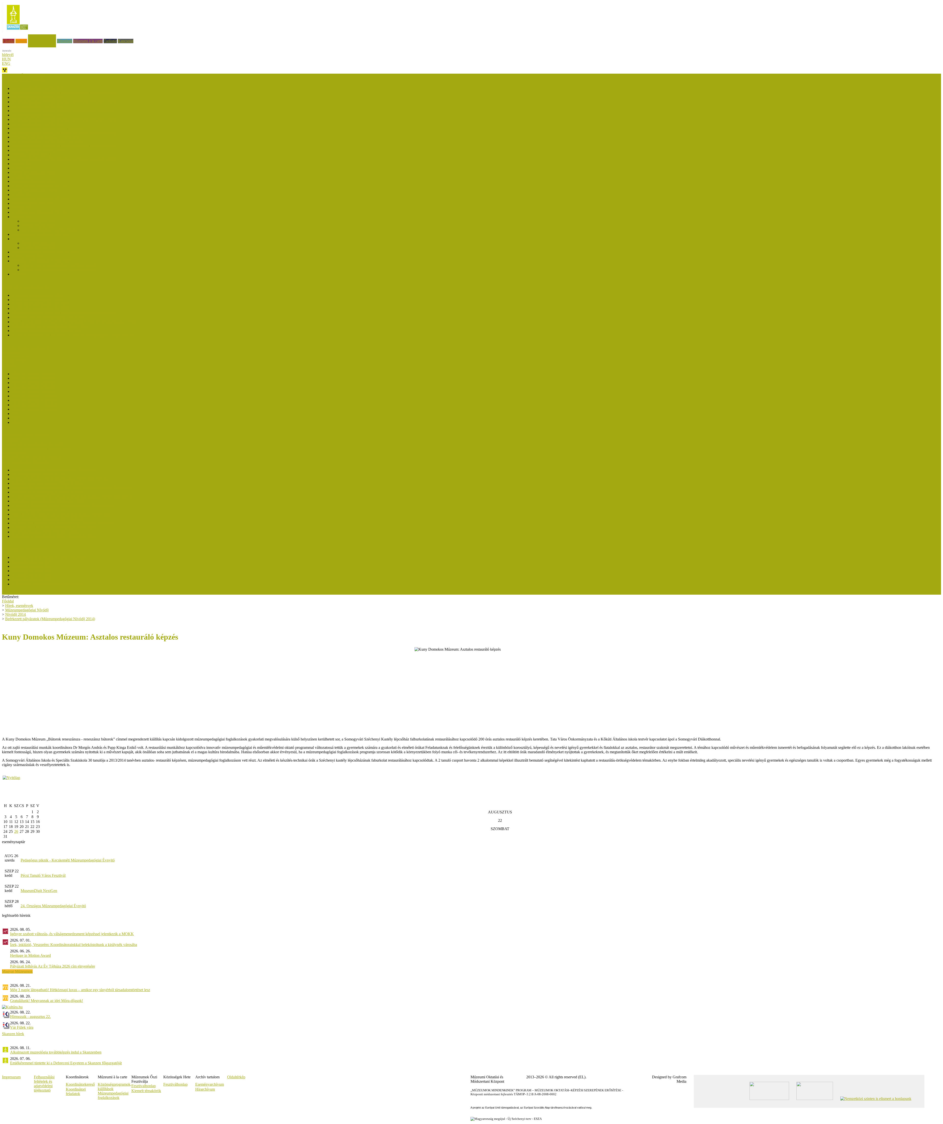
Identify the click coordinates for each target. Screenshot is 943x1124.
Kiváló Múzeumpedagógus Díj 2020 (40, 308)
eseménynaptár (13, 842)
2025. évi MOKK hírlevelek (34, 378)
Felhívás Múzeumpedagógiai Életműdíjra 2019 (48, 501)
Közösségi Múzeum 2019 (32, 579)
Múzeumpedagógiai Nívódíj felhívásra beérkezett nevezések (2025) (64, 93)
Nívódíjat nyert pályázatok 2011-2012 (41, 261)
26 (16, 831)
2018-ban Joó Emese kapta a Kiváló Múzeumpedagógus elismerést (63, 313)
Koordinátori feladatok (76, 1091)
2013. (16, 422)
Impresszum (11, 1077)
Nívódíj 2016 (22, 194)
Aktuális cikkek (14, 361)
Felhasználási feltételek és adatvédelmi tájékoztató (44, 1083)
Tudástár (110, 41)
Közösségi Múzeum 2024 (32, 562)
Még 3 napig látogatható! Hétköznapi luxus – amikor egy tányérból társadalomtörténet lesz (80, 990)
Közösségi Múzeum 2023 (32, 566)
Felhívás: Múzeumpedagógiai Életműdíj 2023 (47, 483)
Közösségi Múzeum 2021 (32, 571)
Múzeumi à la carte (88, 41)
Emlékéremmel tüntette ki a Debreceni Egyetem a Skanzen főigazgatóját (66, 1063)
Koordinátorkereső (80, 1084)
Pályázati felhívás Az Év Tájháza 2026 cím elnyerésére (52, 966)
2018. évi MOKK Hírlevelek (34, 409)
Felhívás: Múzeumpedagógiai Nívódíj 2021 (45, 137)
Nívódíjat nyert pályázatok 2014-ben (40, 212)
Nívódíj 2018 (22, 168)
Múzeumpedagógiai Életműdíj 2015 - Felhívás (47, 519)
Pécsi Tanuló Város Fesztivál (43, 875)
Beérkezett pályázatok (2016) (34, 190)
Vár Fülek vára (21, 1027)
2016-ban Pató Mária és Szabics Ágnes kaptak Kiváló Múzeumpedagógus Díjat (73, 322)
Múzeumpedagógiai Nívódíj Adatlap (50, 230)
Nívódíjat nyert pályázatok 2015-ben (40, 199)
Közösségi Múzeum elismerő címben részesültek (49, 557)
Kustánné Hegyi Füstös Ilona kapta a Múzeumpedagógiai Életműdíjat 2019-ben (73, 496)
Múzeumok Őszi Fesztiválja (23, 76)
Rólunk (21, 41)
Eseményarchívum (209, 1084)
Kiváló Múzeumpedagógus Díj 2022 (40, 304)
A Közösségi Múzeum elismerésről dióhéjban (47, 584)
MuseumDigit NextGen (39, 891)
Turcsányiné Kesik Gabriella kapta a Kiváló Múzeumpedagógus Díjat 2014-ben (73, 335)
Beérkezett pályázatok (39, 221)
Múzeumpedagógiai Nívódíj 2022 (38, 124)
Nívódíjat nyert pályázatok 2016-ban (40, 186)
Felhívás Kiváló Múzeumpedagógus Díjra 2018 (48, 317)
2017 (16, 413)
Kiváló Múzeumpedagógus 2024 (37, 300)
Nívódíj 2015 (22, 208)
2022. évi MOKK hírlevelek (34, 391)
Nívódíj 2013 (22, 239)
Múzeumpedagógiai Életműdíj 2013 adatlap (45, 532)
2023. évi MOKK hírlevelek (34, 387)
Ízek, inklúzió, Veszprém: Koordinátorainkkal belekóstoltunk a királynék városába (73, 945)
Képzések (64, 41)
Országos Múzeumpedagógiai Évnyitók (32, 444)
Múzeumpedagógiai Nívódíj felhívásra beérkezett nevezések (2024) (64, 102)
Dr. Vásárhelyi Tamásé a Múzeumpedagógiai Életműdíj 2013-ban (62, 523)
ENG (6, 63)
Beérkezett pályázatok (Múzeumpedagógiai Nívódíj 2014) (50, 619)
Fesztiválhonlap (175, 1084)
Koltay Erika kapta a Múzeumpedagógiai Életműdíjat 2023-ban (61, 479)
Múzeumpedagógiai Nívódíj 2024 (38, 106)
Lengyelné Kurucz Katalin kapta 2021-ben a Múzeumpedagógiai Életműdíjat (71, 488)
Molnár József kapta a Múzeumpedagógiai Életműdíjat (54, 470)
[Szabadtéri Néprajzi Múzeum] (17, 31)
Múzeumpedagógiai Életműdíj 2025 (39, 474)
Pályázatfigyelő (14, 453)
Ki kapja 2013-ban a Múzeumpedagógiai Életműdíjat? (54, 527)
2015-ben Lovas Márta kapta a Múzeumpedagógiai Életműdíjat (61, 514)
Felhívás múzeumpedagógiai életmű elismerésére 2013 (54, 536)
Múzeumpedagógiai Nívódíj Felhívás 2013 (45, 252)
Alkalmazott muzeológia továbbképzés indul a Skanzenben (55, 1052)
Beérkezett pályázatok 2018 (33, 172)
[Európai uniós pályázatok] (11, 778)
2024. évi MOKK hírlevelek (34, 383)
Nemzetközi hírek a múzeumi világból (31, 457)
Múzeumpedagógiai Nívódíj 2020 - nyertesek (47, 141)
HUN (6, 59)
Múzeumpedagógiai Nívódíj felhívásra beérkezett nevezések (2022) (64, 119)
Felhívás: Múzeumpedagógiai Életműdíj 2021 (47, 492)
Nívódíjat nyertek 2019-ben (33, 155)
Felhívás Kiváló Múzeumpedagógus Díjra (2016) (50, 326)
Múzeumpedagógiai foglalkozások (113, 1095)
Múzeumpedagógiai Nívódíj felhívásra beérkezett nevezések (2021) (64, 133)
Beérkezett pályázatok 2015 (33, 203)
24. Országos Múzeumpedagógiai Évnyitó (53, 906)
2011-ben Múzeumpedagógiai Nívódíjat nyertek (59, 270)
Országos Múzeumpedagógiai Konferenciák (36, 448)
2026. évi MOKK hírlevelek (34, 374)
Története (19, 274)
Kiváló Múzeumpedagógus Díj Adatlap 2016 (47, 331)
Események (11, 352)
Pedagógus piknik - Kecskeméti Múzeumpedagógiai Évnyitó (68, 860)
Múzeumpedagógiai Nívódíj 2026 (38, 88)
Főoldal (8, 41)
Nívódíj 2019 (22, 164)
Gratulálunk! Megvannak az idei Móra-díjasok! (46, 1001)
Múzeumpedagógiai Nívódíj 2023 (38, 115)
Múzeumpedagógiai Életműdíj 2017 (39, 510)
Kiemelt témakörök (146, 1091)
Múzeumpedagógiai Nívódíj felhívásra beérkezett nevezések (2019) (64, 159)
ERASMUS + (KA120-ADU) (25, 435)
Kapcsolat (125, 41)
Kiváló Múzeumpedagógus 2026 (37, 295)
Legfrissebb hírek (15, 357)
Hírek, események (42, 36)
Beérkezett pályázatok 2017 (33, 181)
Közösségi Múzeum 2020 (32, 575)
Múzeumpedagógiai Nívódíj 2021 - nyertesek (47, 128)
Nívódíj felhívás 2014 (38, 225)
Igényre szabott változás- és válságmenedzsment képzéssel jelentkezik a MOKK (72, 934)
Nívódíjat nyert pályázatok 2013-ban (40, 234)
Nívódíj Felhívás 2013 (39, 248)
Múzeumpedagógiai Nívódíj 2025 (38, 97)
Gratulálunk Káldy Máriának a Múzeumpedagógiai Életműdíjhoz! (63, 505)
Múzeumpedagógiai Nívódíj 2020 (38, 150)
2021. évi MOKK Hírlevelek (34, 396)
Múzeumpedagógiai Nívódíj (27, 610)
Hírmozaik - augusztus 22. (30, 1016)
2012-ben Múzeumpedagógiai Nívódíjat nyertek (59, 265)
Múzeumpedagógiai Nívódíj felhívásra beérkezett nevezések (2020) (64, 146)
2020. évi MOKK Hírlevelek (34, 400)
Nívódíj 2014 (22, 217)
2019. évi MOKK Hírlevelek (34, 405)
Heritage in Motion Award (30, 955)
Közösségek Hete (15, 440)
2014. (16, 418)
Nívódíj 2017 (22, 177)
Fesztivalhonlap (143, 1086)
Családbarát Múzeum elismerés (26, 348)
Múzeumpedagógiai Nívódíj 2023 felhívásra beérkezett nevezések (63, 111)
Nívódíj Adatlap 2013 (28, 256)
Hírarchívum (205, 1089)
